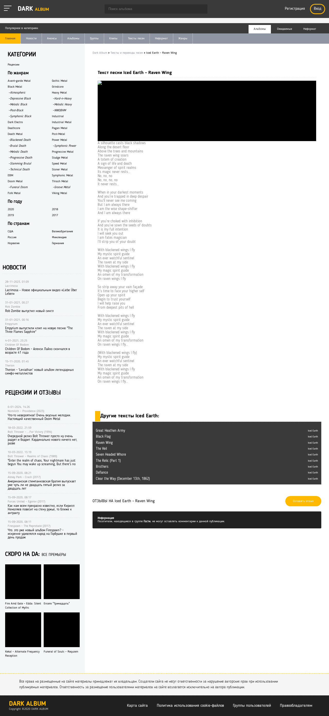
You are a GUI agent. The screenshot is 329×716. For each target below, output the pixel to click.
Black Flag (103, 436)
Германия (58, 243)
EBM (10, 175)
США (10, 231)
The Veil (101, 449)
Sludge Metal (60, 157)
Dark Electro (15, 122)
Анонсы (52, 38)
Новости (31, 38)
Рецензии (13, 64)
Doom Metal (15, 181)
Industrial (58, 116)
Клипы (113, 38)
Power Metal (59, 140)
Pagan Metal (59, 128)
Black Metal (15, 86)
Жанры (182, 38)
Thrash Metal (60, 181)
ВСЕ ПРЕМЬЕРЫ (54, 555)
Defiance (102, 472)
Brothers (102, 467)
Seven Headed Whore (111, 454)
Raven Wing (104, 443)
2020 (11, 209)
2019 (11, 215)
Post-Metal (58, 134)
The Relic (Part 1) (108, 461)
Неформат (161, 38)
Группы (94, 38)
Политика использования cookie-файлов (190, 706)
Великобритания (62, 231)
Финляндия (59, 237)
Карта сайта (137, 706)
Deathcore (14, 128)
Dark (33, 9)
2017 (55, 215)
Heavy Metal (59, 92)
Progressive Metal (63, 151)
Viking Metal (59, 193)
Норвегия (14, 243)
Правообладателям (296, 706)
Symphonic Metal (62, 175)
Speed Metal (59, 163)
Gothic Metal (59, 80)
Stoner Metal (60, 169)
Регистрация (295, 9)
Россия (12, 237)
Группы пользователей (252, 706)
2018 (55, 209)
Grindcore (57, 86)
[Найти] (201, 9)
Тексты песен (136, 38)
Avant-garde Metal (19, 80)
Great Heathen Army (110, 431)
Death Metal (15, 134)
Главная (10, 38)
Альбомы (73, 38)
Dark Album (27, 704)
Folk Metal (14, 193)
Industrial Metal (61, 122)
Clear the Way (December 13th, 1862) (123, 479)
